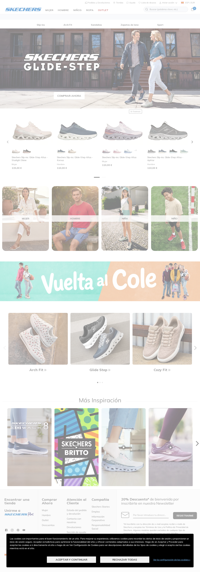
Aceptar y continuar (71, 559)
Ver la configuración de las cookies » (171, 559)
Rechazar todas (124, 559)
